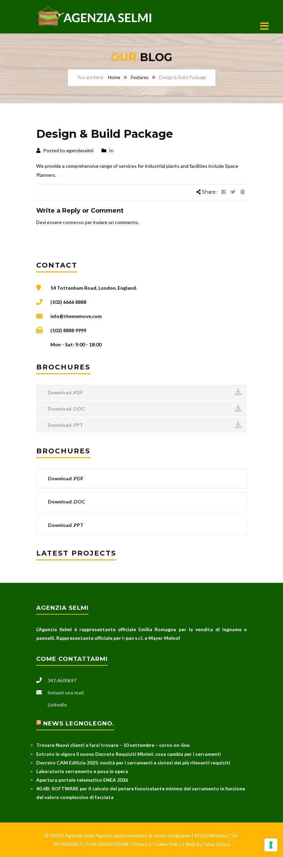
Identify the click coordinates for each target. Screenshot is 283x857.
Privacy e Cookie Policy (157, 844)
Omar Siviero (217, 844)
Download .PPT (65, 425)
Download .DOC (66, 409)
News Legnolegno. (78, 723)
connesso (73, 222)
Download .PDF (65, 392)
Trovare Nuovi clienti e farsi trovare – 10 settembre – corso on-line (112, 745)
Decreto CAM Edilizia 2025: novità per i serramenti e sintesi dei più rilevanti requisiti (133, 762)
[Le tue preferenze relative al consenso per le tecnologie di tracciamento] (270, 844)
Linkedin (57, 704)
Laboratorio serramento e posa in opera (82, 771)
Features (139, 77)
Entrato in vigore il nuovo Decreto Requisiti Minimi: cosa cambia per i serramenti (128, 754)
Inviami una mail (66, 692)
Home (114, 77)
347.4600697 (62, 680)
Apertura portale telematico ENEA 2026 (82, 780)
